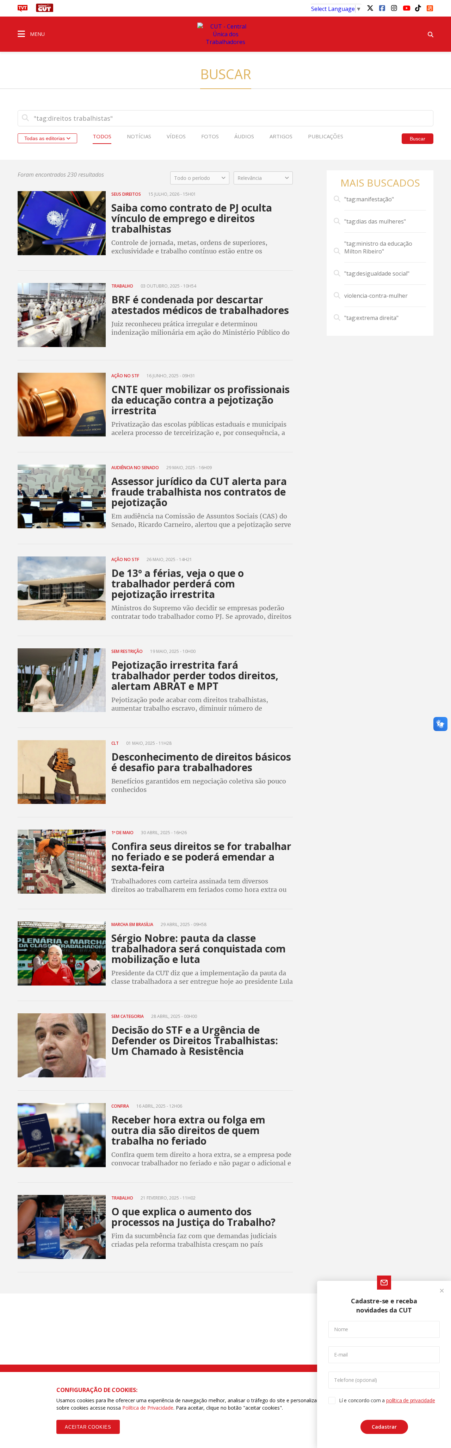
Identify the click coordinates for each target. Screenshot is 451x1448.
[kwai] (429, 7)
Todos (102, 136)
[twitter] (369, 7)
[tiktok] (417, 7)
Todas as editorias (45, 138)
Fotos (210, 136)
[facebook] (381, 7)
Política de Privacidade (147, 1407)
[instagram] (393, 7)
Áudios (244, 136)
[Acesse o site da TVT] (22, 10)
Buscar (417, 138)
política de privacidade (410, 1400)
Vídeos (176, 136)
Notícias (139, 136)
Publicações (325, 136)
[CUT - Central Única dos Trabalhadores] (225, 34)
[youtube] (405, 7)
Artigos (281, 136)
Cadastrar (384, 1426)
